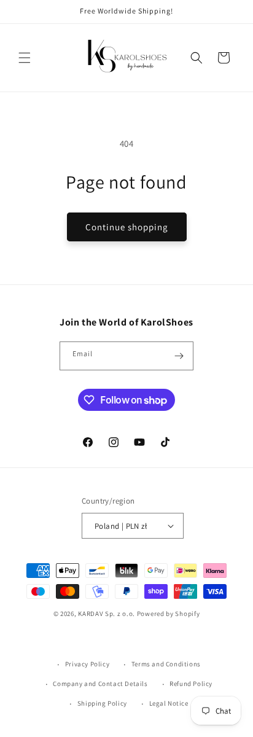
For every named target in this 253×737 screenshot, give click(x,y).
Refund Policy (190, 683)
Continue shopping (126, 227)
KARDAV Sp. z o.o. (106, 613)
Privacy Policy (87, 664)
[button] (24, 57)
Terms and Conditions (166, 664)
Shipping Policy (102, 703)
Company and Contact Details (100, 683)
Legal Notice (169, 703)
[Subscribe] (179, 355)
